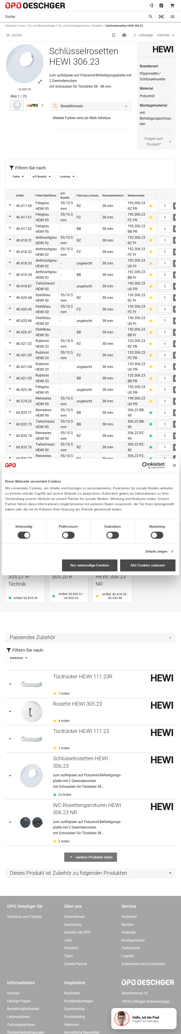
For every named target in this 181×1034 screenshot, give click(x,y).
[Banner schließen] (174, 465)
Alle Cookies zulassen (147, 565)
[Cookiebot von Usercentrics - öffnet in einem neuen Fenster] (145, 465)
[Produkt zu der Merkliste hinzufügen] (114, 35)
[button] (144, 1018)
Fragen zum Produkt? (154, 141)
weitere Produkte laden (94, 857)
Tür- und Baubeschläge (41, 25)
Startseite (11, 25)
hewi (22, 25)
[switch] (68, 535)
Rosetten (97, 25)
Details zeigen (156, 551)
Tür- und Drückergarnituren (74, 25)
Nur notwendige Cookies (89, 565)
